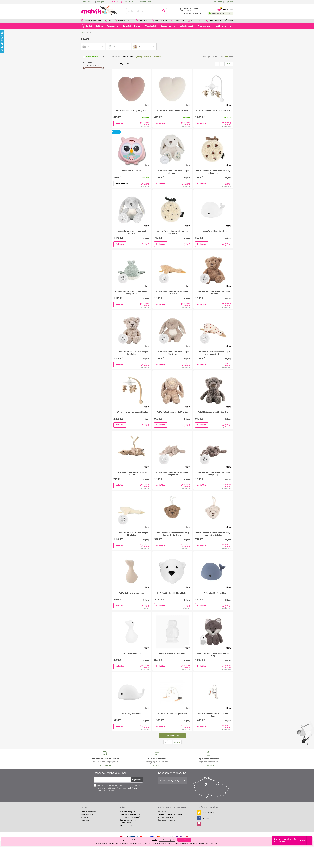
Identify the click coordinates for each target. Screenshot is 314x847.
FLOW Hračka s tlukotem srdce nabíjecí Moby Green (131, 292)
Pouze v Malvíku (161, 20)
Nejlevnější (138, 56)
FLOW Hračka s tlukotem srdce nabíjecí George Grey (213, 473)
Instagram (206, 824)
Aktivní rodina (179, 20)
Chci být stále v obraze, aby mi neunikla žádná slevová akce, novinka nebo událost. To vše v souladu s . (119, 788)
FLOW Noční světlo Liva (131, 653)
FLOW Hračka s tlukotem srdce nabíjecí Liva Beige (131, 533)
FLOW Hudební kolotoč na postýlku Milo (213, 110)
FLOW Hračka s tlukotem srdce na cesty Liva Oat (131, 473)
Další (228, 64)
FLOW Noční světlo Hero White (172, 653)
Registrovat (136, 780)
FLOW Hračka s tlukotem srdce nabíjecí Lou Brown (213, 292)
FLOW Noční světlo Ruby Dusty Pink (131, 110)
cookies (154, 840)
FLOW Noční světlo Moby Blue (213, 593)
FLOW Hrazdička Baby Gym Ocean (172, 713)
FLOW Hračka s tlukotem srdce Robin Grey (213, 654)
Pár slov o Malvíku (88, 812)
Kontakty (84, 817)
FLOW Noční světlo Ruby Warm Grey (172, 110)
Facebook (85, 820)
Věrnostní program (127, 812)
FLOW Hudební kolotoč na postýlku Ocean (213, 714)
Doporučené (128, 56)
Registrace (228, 2)
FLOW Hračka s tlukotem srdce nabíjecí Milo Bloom (172, 172)
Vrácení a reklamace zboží (130, 814)
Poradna (91, 2)
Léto (109, 20)
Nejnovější (157, 56)
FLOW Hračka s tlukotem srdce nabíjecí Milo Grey (131, 232)
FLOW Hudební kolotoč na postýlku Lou (131, 412)
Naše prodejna (87, 814)
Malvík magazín (208, 812)
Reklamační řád (126, 825)
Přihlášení (218, 2)
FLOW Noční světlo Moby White (213, 231)
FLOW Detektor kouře (131, 171)
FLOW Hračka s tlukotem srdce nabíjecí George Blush (172, 473)
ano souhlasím (184, 840)
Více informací (105, 765)
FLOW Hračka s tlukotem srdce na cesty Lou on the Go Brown (172, 533)
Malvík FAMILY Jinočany (169, 780)
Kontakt (127, 2)
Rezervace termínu (124, 20)
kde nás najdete (165, 817)
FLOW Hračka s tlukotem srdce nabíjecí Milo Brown (172, 353)
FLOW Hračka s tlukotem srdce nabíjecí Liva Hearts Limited (213, 353)
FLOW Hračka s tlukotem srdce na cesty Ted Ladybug (213, 172)
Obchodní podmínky (128, 820)
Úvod (83, 32)
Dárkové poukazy (215, 20)
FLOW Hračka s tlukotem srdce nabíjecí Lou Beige (131, 353)
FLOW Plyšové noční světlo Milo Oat (172, 412)
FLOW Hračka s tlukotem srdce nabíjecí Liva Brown (172, 292)
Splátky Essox (125, 823)
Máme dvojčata (196, 20)
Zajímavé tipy (143, 20)
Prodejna (100, 2)
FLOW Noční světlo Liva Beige (131, 593)
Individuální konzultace (141, 2)
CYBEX (230, 20)
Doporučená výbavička (92, 20)
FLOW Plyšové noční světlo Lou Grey (213, 412)
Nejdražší (148, 56)
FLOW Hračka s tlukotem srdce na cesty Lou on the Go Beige (213, 533)
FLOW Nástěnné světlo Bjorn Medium (172, 593)
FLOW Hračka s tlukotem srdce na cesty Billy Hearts (172, 232)
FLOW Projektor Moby (131, 713)
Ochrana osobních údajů (130, 817)
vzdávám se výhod (167, 840)
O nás (83, 2)
